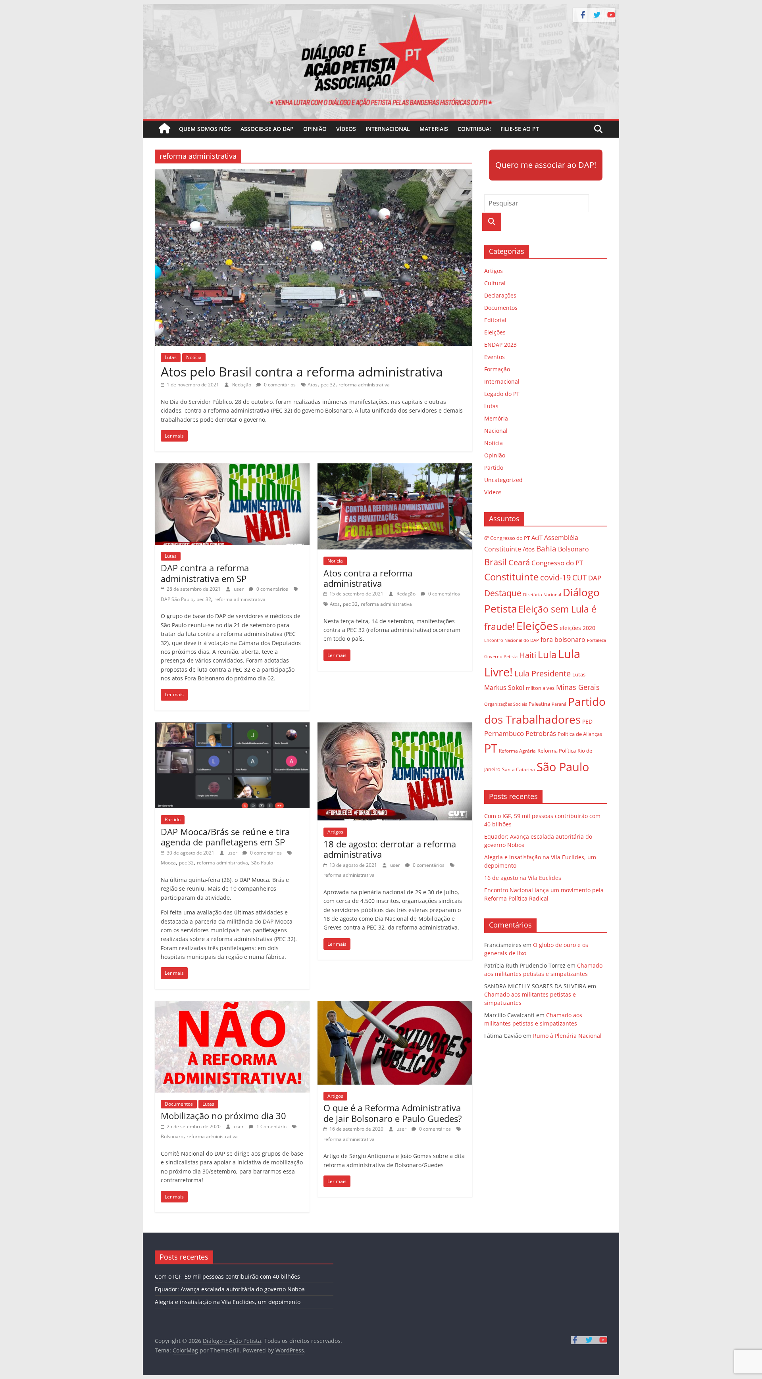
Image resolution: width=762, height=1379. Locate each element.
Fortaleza (596, 640)
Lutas (171, 357)
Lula (547, 654)
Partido (173, 819)
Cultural (495, 283)
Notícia (194, 357)
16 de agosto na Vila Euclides (522, 878)
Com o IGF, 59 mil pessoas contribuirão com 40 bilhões (227, 1276)
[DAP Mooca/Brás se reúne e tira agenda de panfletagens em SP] (232, 727)
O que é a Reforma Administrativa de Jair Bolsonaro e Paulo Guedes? (392, 1113)
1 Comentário (271, 1126)
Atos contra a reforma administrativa (367, 578)
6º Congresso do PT (507, 538)
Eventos (494, 357)
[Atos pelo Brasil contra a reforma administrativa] (313, 174)
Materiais (433, 129)
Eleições (495, 332)
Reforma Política (556, 750)
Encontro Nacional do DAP (511, 640)
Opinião (315, 129)
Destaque (502, 593)
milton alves (540, 687)
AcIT (537, 538)
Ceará (519, 562)
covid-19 (555, 577)
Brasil (495, 562)
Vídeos (346, 129)
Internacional (388, 129)
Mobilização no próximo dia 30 (223, 1116)
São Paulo (262, 862)
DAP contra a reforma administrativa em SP (205, 573)
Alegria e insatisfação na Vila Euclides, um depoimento (227, 1302)
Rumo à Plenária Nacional (567, 1035)
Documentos (179, 1104)
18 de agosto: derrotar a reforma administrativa (389, 849)
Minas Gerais (578, 687)
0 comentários (279, 384)
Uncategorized (503, 480)
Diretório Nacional (542, 594)
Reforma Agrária (517, 750)
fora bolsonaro (563, 639)
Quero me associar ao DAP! (545, 164)
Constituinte (511, 576)
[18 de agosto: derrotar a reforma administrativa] (395, 727)
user (239, 589)
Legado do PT (502, 394)
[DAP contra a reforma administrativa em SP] (232, 468)
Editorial (495, 320)
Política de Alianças (580, 734)
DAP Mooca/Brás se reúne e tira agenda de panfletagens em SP (225, 837)
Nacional (496, 430)
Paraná (559, 704)
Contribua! (474, 129)
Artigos (335, 831)
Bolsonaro (172, 1136)
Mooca (168, 862)
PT (490, 748)
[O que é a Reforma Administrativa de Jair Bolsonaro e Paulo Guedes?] (395, 1005)
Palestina (539, 704)
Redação (242, 384)
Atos (313, 384)
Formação (497, 369)
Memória (496, 418)
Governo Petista (501, 656)
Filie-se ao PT (519, 129)
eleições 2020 (577, 628)
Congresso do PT (557, 562)
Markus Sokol (504, 687)
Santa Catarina (518, 769)
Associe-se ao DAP (267, 129)
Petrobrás (540, 733)
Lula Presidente (542, 673)
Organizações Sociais (505, 704)
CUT (579, 577)
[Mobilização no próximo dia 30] (232, 1005)
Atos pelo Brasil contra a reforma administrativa (302, 371)
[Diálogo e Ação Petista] (381, 8)
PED (587, 721)
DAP (594, 577)
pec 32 (328, 384)
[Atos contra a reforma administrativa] (395, 468)
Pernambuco (504, 733)
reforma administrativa (364, 384)
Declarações (500, 295)
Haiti (527, 655)
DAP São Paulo (177, 599)
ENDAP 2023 (500, 344)
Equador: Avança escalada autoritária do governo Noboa (230, 1289)
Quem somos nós (205, 129)
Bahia (546, 548)
